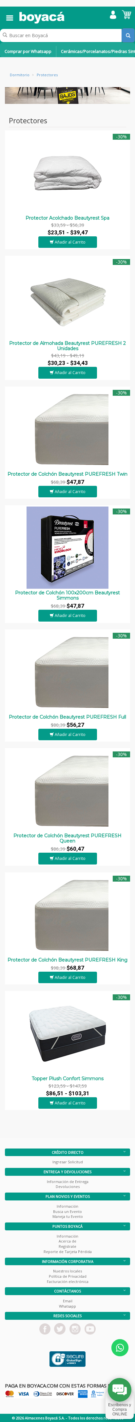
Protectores (47, 74)
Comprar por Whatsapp (28, 51)
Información (67, 1206)
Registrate (67, 1246)
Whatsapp (67, 1306)
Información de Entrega (67, 1181)
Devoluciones (68, 1186)
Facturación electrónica (67, 1281)
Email (67, 1300)
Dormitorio (19, 74)
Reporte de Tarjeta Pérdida (68, 1251)
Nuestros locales (67, 1270)
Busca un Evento (67, 1211)
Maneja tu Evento (67, 1216)
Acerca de (67, 1241)
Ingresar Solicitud (67, 1161)
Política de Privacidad (68, 1276)
